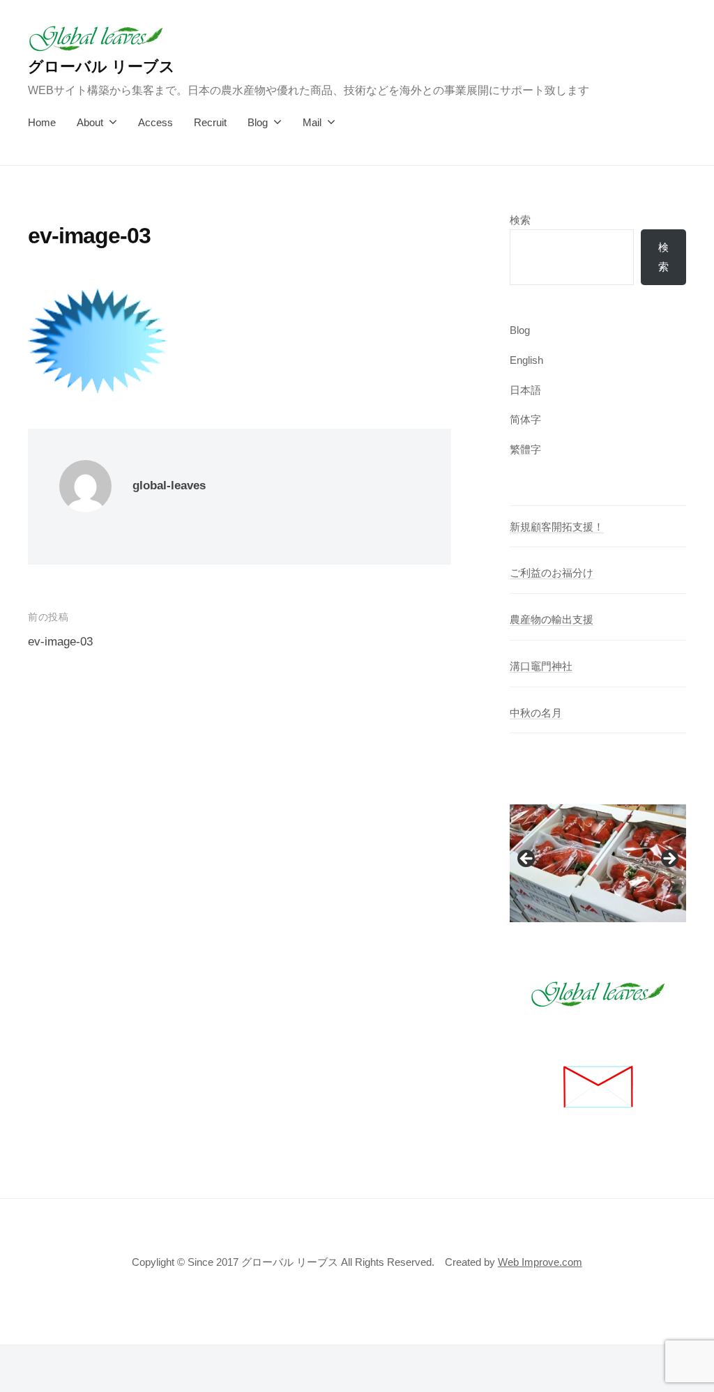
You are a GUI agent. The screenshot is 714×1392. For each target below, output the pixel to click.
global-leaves (169, 485)
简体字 (525, 419)
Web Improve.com (540, 1262)
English (526, 360)
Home (42, 122)
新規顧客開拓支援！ (557, 527)
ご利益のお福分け (551, 573)
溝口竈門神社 (541, 666)
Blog (258, 122)
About (90, 122)
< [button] (527, 859)
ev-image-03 (60, 641)
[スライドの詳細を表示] (598, 863)
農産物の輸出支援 (551, 619)
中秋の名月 (536, 713)
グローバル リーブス (101, 66)
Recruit (210, 122)
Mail (312, 122)
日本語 (525, 390)
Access (155, 122)
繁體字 (525, 449)
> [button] (668, 859)
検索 (520, 220)
